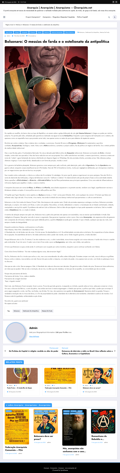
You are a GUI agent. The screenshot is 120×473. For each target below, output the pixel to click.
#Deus (31, 187)
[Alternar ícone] (4, 17)
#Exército (33, 180)
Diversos (32, 32)
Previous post (54, 348)
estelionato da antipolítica (92, 32)
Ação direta (9, 32)
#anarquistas (88, 217)
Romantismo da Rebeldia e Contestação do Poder (102, 438)
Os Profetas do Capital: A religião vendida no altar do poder (33, 351)
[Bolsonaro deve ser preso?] (97, 376)
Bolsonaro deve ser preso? (91, 388)
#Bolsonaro (81, 143)
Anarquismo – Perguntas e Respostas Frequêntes (59, 17)
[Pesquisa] (109, 17)
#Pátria (38, 187)
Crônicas (66, 411)
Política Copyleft (82, 17)
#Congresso (72, 143)
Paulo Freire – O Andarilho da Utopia (19, 388)
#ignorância (90, 165)
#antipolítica (68, 136)
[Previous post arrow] (5, 351)
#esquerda (70, 153)
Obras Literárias (69, 32)
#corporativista (17, 145)
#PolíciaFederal (22, 180)
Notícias (46, 32)
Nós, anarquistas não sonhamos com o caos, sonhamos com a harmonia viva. (74, 450)
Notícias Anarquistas (57, 32)
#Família (47, 187)
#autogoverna (60, 242)
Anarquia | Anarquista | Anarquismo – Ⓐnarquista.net (59, 8)
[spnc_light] (115, 17)
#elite (46, 145)
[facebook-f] (113, 2)
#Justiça (41, 195)
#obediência (14, 210)
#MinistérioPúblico (44, 180)
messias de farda (104, 32)
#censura (59, 220)
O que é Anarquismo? (33, 17)
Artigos (17, 32)
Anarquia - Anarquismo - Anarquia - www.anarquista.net (60, 468)
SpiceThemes (64, 470)
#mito (102, 153)
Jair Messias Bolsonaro (83, 133)
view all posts (34, 336)
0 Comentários (32, 36)
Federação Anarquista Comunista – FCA (58, 388)
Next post (65, 348)
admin (8, 36)
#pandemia (104, 165)
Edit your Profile (62, 332)
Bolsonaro (82, 32)
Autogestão (24, 32)
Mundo (39, 32)
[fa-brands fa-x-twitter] (116, 2)
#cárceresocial (79, 291)
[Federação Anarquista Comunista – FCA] (60, 376)
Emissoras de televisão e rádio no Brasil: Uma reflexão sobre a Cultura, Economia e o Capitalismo (87, 352)
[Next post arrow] (114, 351)
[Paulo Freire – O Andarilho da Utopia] (22, 376)
